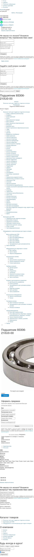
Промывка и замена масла (13, 223)
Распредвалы (9, 172)
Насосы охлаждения (11, 161)
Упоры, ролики (10, 226)
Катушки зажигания (11, 145)
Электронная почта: (6, 412)
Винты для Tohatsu (14, 240)
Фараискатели (13, 320)
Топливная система (11, 301)
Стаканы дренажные (14, 263)
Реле (7, 175)
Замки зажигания (10, 136)
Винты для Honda (14, 236)
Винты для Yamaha (14, 242)
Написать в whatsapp (8, 22)
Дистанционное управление (16, 282)
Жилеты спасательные (15, 296)
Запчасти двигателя (11, 137)
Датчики (8, 132)
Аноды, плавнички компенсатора (14, 113)
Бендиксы (8, 115)
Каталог (5, 530)
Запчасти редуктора (11, 142)
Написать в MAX (6, 19)
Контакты (5, 7)
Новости (5, 2)
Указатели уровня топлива (16, 275)
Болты (8, 118)
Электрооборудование (12, 310)
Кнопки (8, 148)
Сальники (8, 182)
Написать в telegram (8, 25)
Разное (8, 170)
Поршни (8, 167)
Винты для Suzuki (14, 239)
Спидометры (12, 271)
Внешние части (10, 126)
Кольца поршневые (11, 151)
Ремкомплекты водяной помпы (14, 177)
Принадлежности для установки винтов (19, 244)
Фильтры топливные (11, 197)
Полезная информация (9, 4)
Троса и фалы (13, 252)
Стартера (8, 190)
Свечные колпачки (11, 183)
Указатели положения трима (16, 274)
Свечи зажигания (10, 245)
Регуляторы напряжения (12, 174)
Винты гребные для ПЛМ (12, 234)
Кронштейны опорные (12, 220)
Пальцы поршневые (11, 163)
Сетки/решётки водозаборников (14, 185)
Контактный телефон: (7, 416)
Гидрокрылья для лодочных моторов (15, 218)
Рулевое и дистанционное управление (16, 280)
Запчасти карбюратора (12, 140)
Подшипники (9, 166)
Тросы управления (14, 291)
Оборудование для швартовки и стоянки (16, 248)
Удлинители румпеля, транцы (14, 225)
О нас (4, 1)
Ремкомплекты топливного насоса (15, 178)
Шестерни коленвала (11, 204)
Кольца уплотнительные (12, 155)
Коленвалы (9, 150)
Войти (13, 13)
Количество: (4, 420)
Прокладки (9, 169)
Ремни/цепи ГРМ (10, 180)
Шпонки (8, 210)
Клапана (8, 147)
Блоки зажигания (10, 116)
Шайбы (8, 201)
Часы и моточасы (14, 277)
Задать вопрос (5, 61)
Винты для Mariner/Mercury (16, 237)
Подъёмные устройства (12, 221)
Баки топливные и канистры (16, 302)
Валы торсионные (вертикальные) (15, 123)
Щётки (8, 213)
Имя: (2, 408)
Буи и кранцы (12, 250)
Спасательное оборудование (14, 294)
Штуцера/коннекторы (11, 212)
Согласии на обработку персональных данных (21, 58)
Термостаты (9, 191)
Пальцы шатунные (11, 164)
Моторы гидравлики (11, 159)
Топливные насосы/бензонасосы (14, 193)
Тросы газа (9, 194)
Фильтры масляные (11, 196)
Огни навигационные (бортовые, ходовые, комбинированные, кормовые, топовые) (20, 314)
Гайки (7, 129)
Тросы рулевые (13, 290)
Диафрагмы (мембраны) (12, 134)
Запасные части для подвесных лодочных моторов (16, 112)
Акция (3, 552)
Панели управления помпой (16, 261)
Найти (17, 91)
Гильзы (8, 131)
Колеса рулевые (13, 283)
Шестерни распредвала (12, 205)
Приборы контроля (11, 266)
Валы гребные (10, 121)
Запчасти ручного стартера (13, 143)
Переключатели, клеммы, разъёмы (18, 318)
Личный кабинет (7, 538)
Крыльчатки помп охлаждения (14, 158)
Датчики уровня (13, 267)
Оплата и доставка (8, 5)
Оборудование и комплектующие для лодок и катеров (17, 231)
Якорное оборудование (15, 253)
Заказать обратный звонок (8, 30)
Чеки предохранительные (13, 228)
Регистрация (19, 13)
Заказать (5, 395)
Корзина (2, 9)
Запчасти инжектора (11, 139)
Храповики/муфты (11, 199)
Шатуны (8, 202)
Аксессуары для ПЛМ (8, 217)
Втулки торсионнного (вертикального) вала (17, 128)
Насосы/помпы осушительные (17, 259)
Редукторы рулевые (14, 288)
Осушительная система (12, 256)
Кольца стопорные (11, 153)
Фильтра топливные (14, 307)
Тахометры (12, 272)
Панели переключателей (15, 317)
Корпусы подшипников (12, 156)
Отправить (3, 54)
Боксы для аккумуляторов (16, 312)
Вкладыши (9, 124)
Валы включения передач (13, 120)
